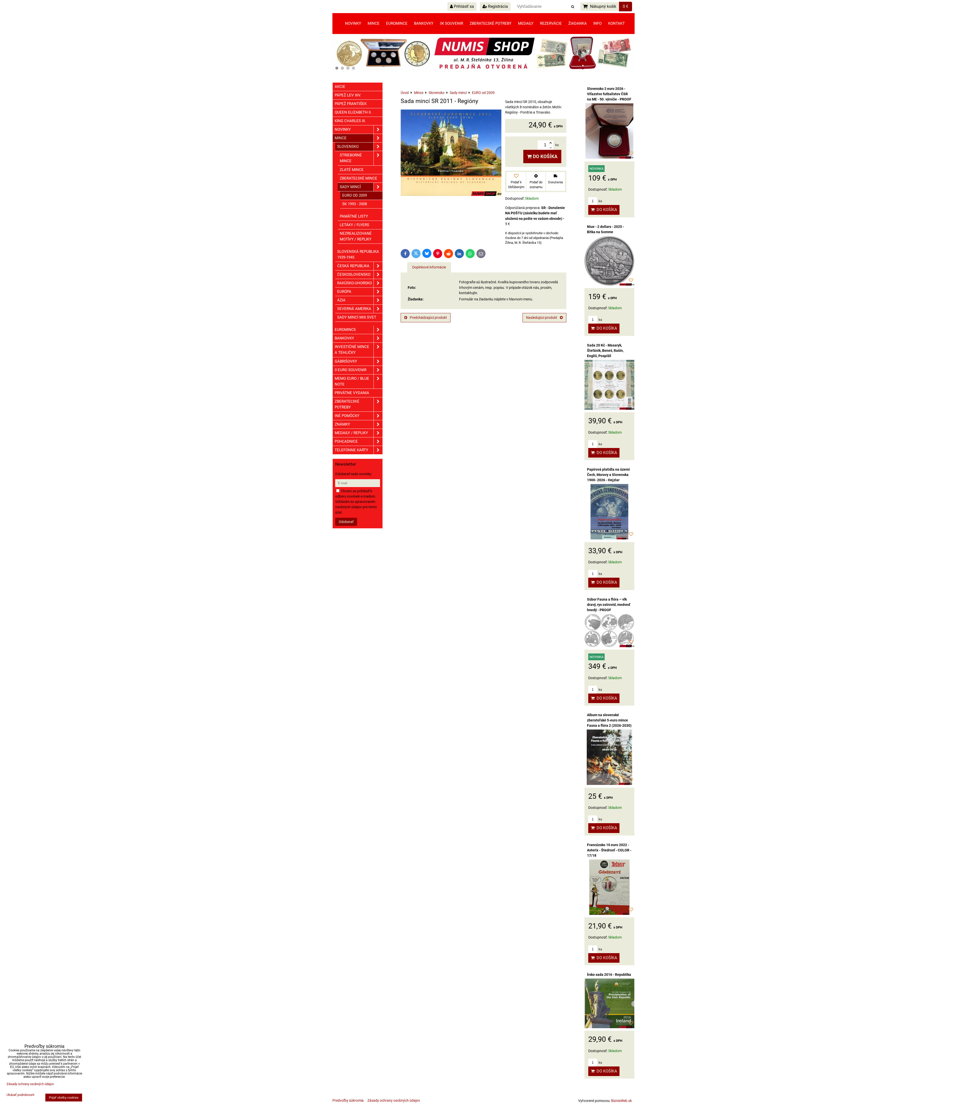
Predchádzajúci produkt (428, 318)
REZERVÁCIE (551, 23)
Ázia (341, 300)
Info (597, 23)
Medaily (525, 23)
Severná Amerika (354, 308)
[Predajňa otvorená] (483, 71)
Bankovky (423, 23)
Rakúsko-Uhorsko (354, 283)
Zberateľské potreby (490, 23)
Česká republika (353, 266)
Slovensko (348, 146)
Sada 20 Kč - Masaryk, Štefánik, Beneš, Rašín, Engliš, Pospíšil (605, 350)
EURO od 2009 (354, 195)
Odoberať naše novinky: (353, 474)
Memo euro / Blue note (352, 381)
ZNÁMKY (342, 424)
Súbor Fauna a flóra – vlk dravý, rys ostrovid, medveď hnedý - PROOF (608, 604)
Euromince (396, 23)
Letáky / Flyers (354, 225)
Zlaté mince (352, 169)
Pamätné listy (354, 216)
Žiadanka (577, 23)
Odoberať (346, 522)
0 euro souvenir (350, 370)
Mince (373, 23)
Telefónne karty (351, 450)
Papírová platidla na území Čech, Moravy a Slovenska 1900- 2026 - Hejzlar (608, 474)
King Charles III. (350, 121)
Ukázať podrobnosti (20, 1095)
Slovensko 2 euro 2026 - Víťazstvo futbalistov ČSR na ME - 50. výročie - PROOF (609, 94)
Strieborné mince (351, 158)
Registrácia (497, 6)
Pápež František (351, 103)
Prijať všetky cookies (64, 1097)
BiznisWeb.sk (621, 1101)
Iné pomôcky (347, 415)
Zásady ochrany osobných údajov (393, 1100)
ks (600, 201)
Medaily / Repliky (351, 433)
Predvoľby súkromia (348, 1100)
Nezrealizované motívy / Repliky (356, 236)
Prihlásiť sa (463, 6)
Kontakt (616, 23)
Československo (353, 274)
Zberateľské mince (358, 178)
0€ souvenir (451, 23)
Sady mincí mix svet (356, 317)
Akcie (340, 86)
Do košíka (545, 156)
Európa (344, 291)
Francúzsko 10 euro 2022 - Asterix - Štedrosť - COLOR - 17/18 (609, 850)
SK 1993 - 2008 (354, 204)
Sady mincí (350, 187)
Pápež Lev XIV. (348, 95)
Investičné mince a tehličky (352, 349)
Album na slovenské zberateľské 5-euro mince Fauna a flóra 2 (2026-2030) (609, 720)
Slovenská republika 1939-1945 (358, 254)
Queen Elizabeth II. (353, 112)
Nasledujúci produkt (541, 318)
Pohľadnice (346, 441)
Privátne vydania (352, 393)
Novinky (353, 23)
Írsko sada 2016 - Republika (609, 975)
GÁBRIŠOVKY (346, 361)
